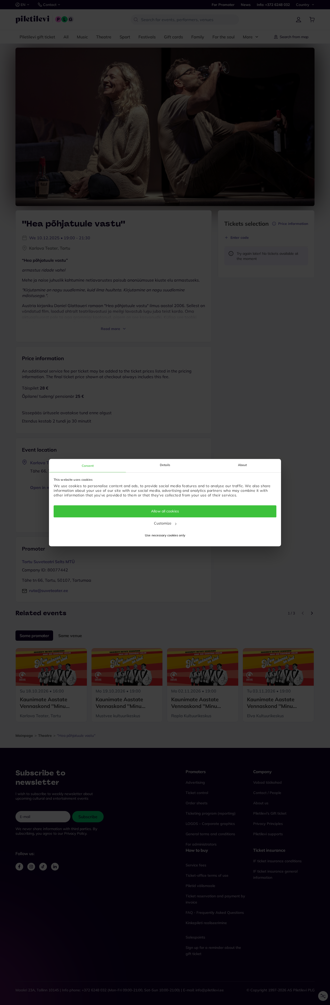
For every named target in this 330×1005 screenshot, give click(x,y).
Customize (163, 523)
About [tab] (242, 465)
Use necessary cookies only (165, 535)
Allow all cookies (165, 511)
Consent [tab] (88, 466)
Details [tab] (165, 465)
